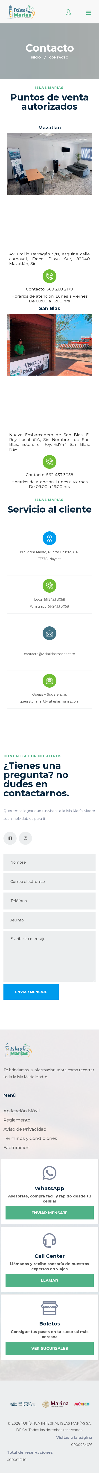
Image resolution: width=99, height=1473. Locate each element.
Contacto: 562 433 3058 (49, 474)
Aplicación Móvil (21, 1110)
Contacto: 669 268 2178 (49, 289)
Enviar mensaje (31, 992)
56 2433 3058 (54, 599)
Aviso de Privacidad (25, 1129)
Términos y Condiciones (30, 1138)
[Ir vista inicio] (17, 1050)
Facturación (16, 1147)
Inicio (36, 57)
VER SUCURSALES (49, 1348)
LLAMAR (49, 1280)
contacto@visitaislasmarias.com (49, 654)
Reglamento (16, 1120)
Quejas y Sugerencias (49, 694)
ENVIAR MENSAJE (49, 1213)
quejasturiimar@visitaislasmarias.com (49, 701)
